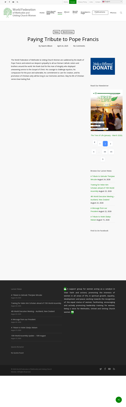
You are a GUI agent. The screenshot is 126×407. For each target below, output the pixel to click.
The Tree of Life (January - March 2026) (106, 135)
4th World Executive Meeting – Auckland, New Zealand (33, 311)
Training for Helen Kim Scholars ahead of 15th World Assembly (102, 188)
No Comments (79, 46)
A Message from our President (23, 319)
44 (105, 151)
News (56, 32)
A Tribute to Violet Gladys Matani (24, 327)
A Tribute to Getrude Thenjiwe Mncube (26, 295)
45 (111, 151)
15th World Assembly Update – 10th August (28, 335)
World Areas (68, 32)
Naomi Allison (46, 46)
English (107, 1)
